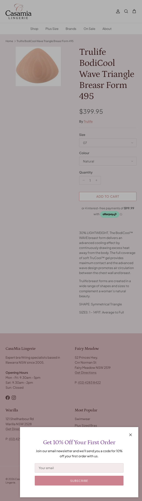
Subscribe (79, 480)
